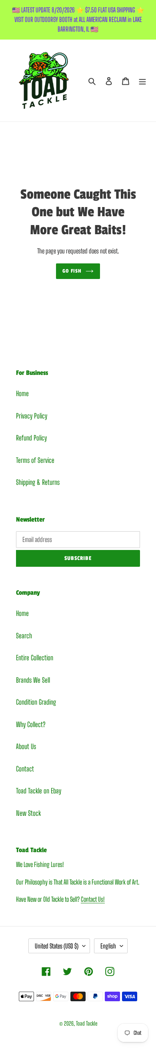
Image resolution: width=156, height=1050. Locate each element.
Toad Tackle (86, 1023)
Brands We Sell (33, 680)
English (108, 946)
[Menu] (142, 81)
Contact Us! (93, 899)
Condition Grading (36, 702)
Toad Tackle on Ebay (38, 791)
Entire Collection (34, 658)
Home (22, 393)
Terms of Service (35, 460)
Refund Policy (31, 438)
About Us (26, 746)
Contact (25, 769)
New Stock (28, 813)
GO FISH (72, 271)
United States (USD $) (56, 946)
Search (24, 636)
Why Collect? (30, 724)
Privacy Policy (31, 416)
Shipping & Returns (38, 482)
